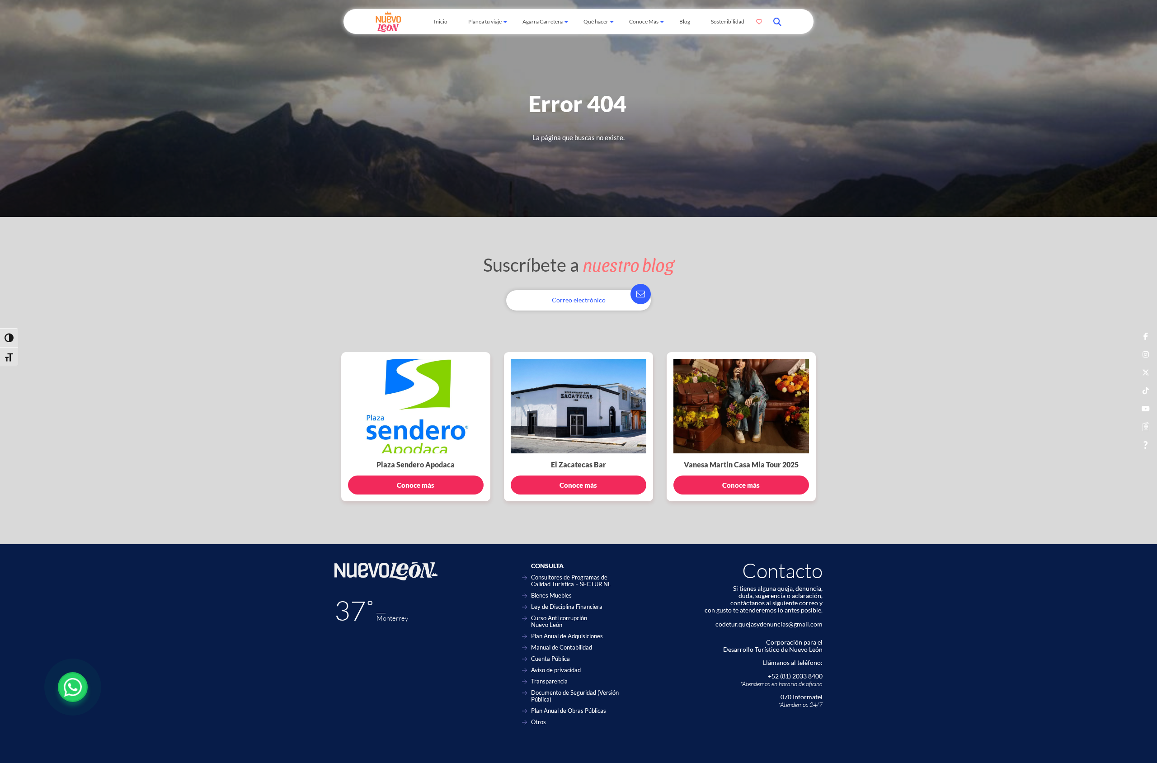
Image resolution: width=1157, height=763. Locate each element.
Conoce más (415, 485)
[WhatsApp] (73, 687)
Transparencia (549, 681)
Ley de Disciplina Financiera (566, 606)
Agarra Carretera (542, 21)
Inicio (440, 21)
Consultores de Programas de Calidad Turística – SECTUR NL (571, 581)
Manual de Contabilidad (561, 647)
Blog (684, 21)
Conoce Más (643, 21)
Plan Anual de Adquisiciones (567, 636)
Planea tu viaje (485, 21)
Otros (538, 722)
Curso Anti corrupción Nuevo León (559, 621)
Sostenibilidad (727, 21)
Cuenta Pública (550, 658)
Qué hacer (595, 21)
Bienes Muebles (551, 595)
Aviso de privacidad (556, 670)
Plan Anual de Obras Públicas (568, 710)
